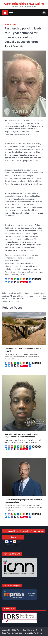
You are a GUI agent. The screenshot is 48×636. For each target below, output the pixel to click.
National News (10, 25)
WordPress (38, 632)
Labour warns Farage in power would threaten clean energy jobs (23, 500)
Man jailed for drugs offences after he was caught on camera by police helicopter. (22, 435)
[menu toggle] (11, 12)
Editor (8, 46)
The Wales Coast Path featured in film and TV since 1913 (23, 349)
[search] (44, 12)
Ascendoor (18, 632)
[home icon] (5, 12)
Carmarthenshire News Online (24, 3)
